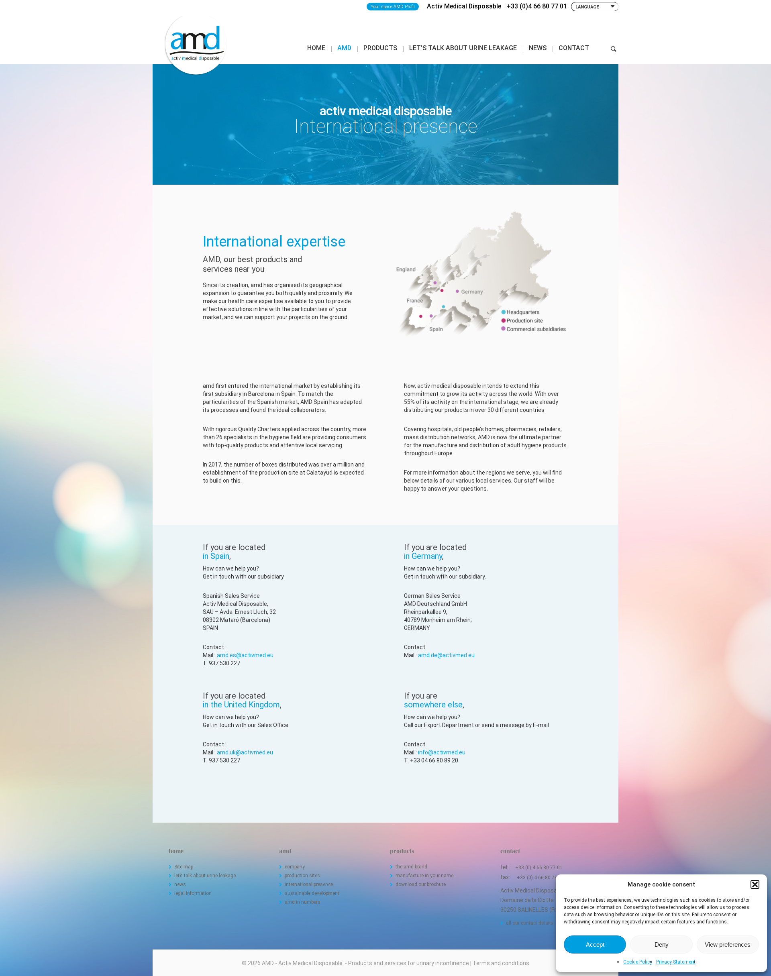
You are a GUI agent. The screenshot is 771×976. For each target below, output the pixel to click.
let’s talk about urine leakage (205, 875)
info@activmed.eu (441, 752)
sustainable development (312, 893)
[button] (755, 884)
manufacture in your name (424, 875)
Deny (662, 944)
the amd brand (411, 867)
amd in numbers (302, 902)
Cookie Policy (637, 962)
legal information (193, 893)
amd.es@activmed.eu (245, 655)
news (180, 884)
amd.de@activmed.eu (446, 655)
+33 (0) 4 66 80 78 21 (540, 877)
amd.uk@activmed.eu (245, 752)
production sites (302, 875)
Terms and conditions (501, 963)
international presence (309, 884)
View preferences (728, 944)
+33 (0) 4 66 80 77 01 (539, 867)
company (295, 867)
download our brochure (421, 884)
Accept (595, 944)
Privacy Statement (676, 962)
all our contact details (529, 923)
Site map (183, 867)
